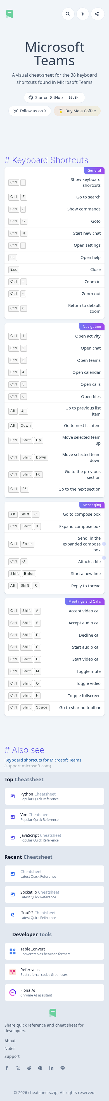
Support (12, 1056)
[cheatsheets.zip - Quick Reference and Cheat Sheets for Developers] (11, 14)
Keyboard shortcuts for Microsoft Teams (42, 760)
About (10, 1040)
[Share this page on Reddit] (29, 1068)
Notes (9, 1048)
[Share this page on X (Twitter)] (18, 1068)
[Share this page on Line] (62, 1068)
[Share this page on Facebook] (6, 1068)
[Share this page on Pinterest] (40, 1068)
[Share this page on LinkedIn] (51, 1068)
